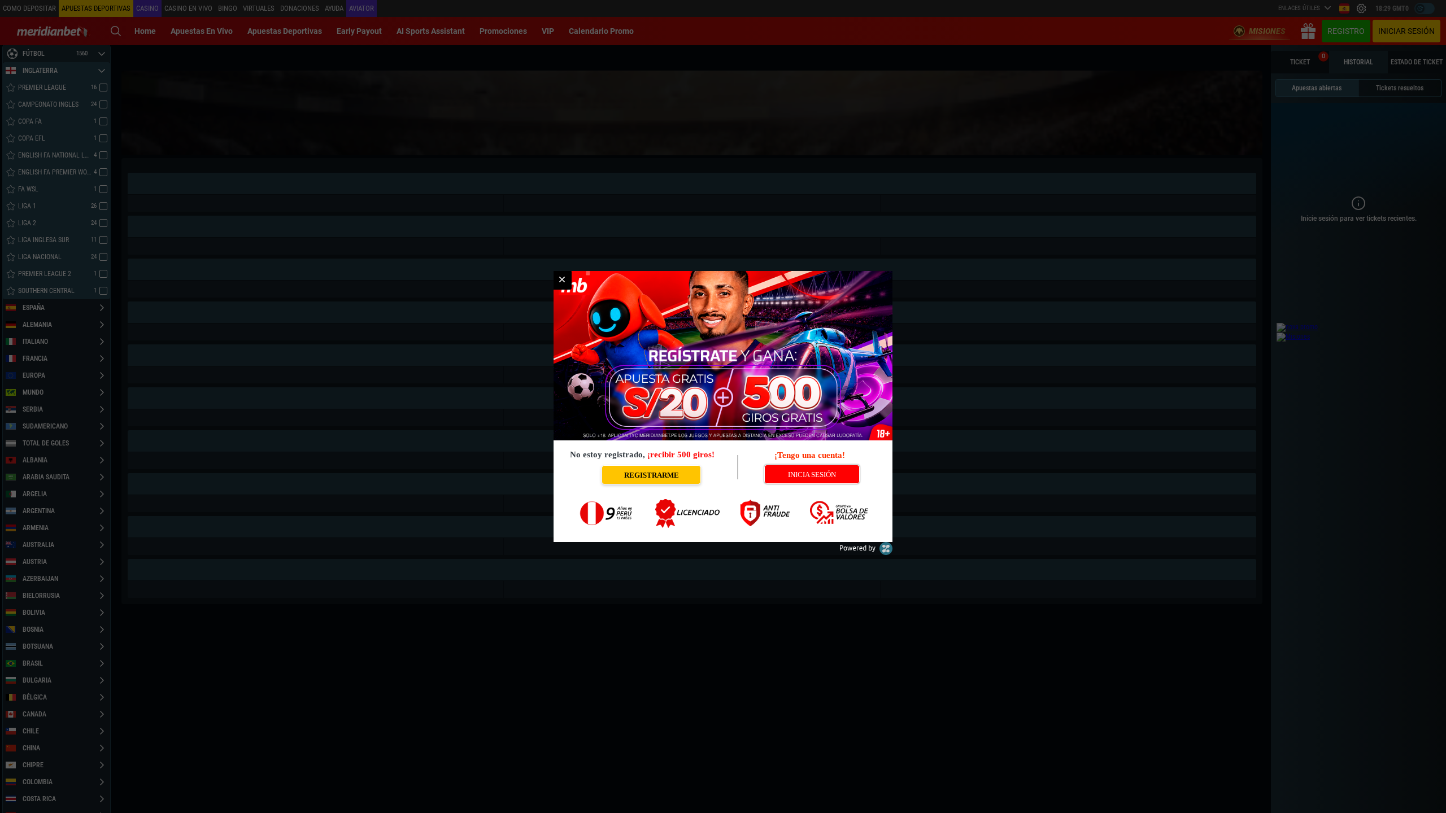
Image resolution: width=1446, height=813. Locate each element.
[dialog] (723, 406)
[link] (562, 280)
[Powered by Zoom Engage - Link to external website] (865, 552)
